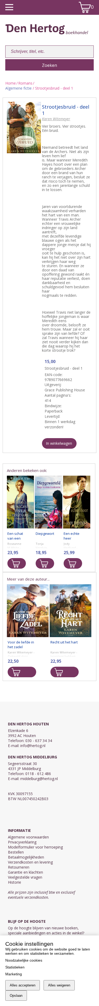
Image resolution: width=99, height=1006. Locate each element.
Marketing (13, 974)
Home (10, 83)
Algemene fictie (18, 88)
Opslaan (16, 996)
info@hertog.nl (32, 745)
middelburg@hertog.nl (39, 778)
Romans (25, 83)
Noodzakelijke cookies (23, 960)
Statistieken (15, 967)
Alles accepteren (22, 985)
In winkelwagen (59, 443)
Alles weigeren (59, 985)
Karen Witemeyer (56, 118)
